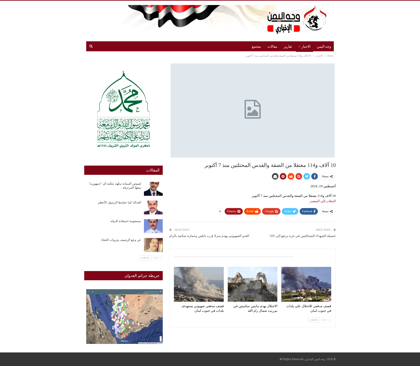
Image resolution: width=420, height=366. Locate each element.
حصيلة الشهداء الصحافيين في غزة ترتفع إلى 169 (303, 236)
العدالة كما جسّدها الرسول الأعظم (119, 202)
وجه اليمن (324, 46)
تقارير (288, 46)
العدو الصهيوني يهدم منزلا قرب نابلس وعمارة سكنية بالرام (209, 236)
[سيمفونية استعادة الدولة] (153, 226)
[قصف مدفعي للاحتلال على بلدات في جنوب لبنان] (306, 284)
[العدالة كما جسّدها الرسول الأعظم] (153, 208)
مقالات (272, 46)
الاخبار (305, 46)
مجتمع (256, 46)
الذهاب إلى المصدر (323, 201)
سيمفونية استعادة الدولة (125, 221)
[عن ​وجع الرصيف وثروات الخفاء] (153, 245)
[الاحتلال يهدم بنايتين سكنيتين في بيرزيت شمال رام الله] (253, 284)
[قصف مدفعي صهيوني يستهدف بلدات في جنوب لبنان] (199, 284)
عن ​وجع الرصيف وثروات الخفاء (121, 240)
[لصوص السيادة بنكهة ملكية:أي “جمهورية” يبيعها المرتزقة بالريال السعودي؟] (153, 189)
